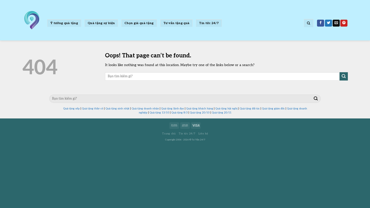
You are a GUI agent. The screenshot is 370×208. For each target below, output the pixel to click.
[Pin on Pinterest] (343, 23)
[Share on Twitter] (328, 23)
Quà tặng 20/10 (200, 112)
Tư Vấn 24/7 (198, 139)
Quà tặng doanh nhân (145, 108)
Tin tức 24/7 (209, 23)
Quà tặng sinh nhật (117, 108)
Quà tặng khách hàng (199, 108)
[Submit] (344, 76)
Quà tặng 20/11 (221, 112)
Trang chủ (169, 133)
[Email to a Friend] (336, 23)
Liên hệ (203, 133)
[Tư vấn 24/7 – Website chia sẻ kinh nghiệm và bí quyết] (31, 20)
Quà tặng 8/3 (179, 112)
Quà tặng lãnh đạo (172, 108)
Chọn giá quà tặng (139, 23)
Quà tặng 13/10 (159, 112)
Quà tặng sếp (71, 108)
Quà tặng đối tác (250, 108)
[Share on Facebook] (320, 23)
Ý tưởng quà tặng (64, 23)
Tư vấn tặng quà (176, 23)
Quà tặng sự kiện (101, 23)
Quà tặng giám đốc (273, 108)
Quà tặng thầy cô (92, 108)
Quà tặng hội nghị (226, 108)
